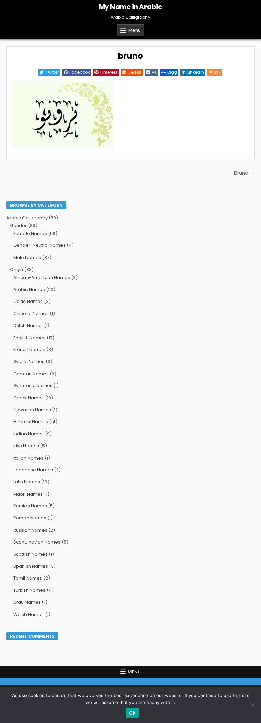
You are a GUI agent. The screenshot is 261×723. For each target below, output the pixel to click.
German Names (31, 374)
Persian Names (30, 506)
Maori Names (28, 494)
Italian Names (28, 458)
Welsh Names (28, 614)
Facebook (79, 72)
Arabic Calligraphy (27, 217)
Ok (132, 713)
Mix (217, 72)
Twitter (52, 72)
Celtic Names (28, 301)
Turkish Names (29, 590)
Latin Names (26, 482)
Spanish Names (30, 566)
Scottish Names (30, 554)
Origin (16, 269)
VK (154, 72)
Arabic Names (29, 289)
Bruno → (244, 173)
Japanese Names (33, 470)
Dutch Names (28, 325)
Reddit (134, 72)
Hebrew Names (30, 421)
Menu (134, 30)
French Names (29, 349)
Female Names (30, 233)
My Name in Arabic (130, 7)
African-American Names (41, 277)
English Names (29, 337)
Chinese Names (31, 313)
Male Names (27, 257)
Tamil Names (27, 578)
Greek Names (28, 398)
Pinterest (108, 72)
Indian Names (28, 434)
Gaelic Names (29, 361)
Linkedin (195, 72)
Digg (172, 72)
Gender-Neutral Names (39, 245)
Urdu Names (27, 602)
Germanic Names (32, 385)
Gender (18, 225)
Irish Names (26, 446)
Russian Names (30, 530)
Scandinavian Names (36, 542)
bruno (130, 56)
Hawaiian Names (32, 410)
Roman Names (29, 518)
